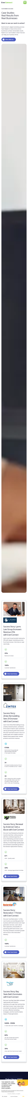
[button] (25, 2)
